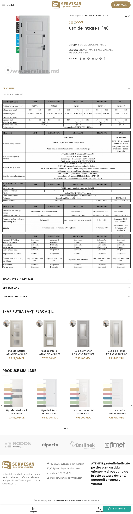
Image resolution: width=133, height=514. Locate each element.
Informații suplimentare (17, 279)
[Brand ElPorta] (50, 445)
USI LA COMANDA (79, 52)
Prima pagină (75, 15)
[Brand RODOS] (17, 445)
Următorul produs (129, 15)
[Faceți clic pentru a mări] (8, 70)
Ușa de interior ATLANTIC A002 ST (49, 352)
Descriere (8, 88)
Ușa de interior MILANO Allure (50, 412)
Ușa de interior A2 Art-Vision (16, 412)
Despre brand (10, 287)
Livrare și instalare (14, 296)
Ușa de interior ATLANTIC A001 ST (16, 352)
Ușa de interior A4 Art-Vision (83, 412)
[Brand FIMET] (115, 445)
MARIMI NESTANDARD (101, 50)
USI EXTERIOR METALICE (96, 15)
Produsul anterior (122, 15)
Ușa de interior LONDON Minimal (116, 412)
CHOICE (83, 50)
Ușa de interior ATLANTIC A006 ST (116, 352)
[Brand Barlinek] (82, 445)
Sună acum (120, 5)
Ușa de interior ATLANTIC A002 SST (83, 352)
